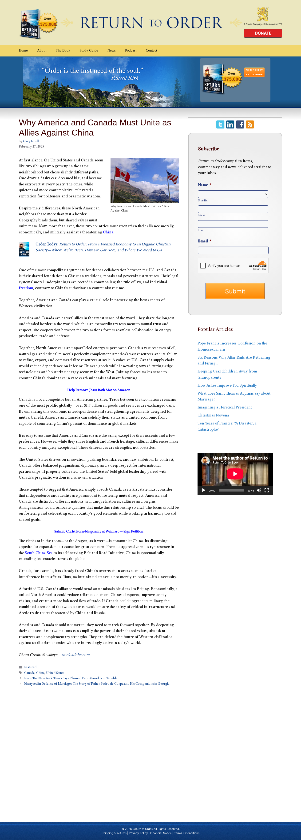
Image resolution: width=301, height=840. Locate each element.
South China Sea (39, 553)
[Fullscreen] (266, 490)
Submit (235, 291)
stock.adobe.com (76, 655)
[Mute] (259, 490)
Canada (29, 673)
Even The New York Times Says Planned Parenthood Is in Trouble (71, 678)
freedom (26, 288)
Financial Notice (161, 833)
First (201, 215)
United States (55, 673)
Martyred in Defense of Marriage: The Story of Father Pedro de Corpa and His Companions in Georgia (96, 684)
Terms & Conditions (186, 833)
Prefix (203, 200)
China (108, 233)
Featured (30, 667)
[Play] (203, 490)
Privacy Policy (138, 833)
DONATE (263, 33)
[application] (235, 474)
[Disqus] (99, 751)
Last (201, 230)
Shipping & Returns (114, 833)
